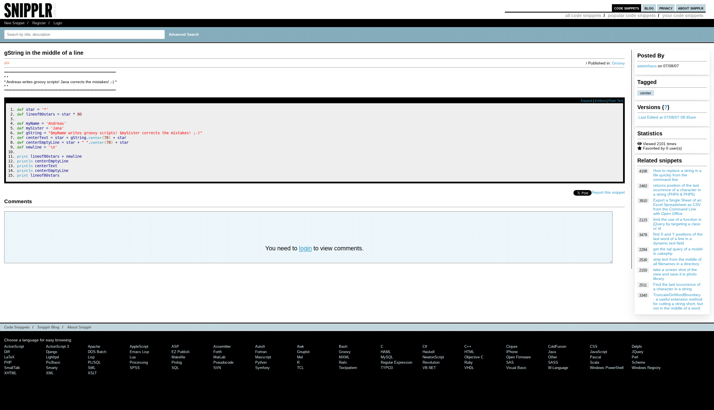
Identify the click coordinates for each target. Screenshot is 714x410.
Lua (133, 357)
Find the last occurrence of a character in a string (676, 286)
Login (58, 23)
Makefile (178, 357)
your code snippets (682, 15)
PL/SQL (94, 362)
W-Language (558, 368)
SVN (217, 368)
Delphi (637, 346)
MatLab (219, 357)
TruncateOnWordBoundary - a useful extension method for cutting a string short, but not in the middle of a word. (678, 301)
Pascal (595, 357)
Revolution (431, 362)
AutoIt (260, 346)
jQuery (637, 352)
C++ (467, 346)
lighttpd (52, 357)
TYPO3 (387, 368)
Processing (139, 362)
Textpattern (348, 368)
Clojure (511, 346)
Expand (586, 100)
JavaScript (598, 352)
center (645, 93)
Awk (300, 346)
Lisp (91, 357)
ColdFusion (557, 346)
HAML (386, 352)
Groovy (618, 63)
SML (91, 368)
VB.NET (429, 368)
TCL (300, 368)
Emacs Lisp (139, 352)
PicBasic (53, 362)
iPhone (512, 352)
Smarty (52, 368)
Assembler (222, 346)
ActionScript (14, 346)
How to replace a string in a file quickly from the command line (677, 175)
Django (51, 352)
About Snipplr (79, 327)
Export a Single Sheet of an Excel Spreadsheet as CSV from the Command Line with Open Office (677, 207)
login (305, 248)
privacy (665, 8)
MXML (344, 357)
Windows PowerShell (607, 368)
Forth (217, 352)
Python (261, 362)
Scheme (638, 362)
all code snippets (583, 15)
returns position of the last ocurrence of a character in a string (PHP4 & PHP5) (677, 189)
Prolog (177, 362)
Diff (7, 352)
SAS (510, 362)
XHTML (10, 373)
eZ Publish (180, 352)
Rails (343, 362)
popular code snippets (632, 15)
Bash (343, 346)
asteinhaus (647, 66)
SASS (553, 362)
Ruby (468, 362)
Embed (600, 100)
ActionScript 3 (57, 346)
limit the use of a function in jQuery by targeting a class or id (677, 224)
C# (425, 346)
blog (649, 8)
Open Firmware (518, 357)
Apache (94, 346)
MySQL (387, 357)
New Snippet (14, 23)
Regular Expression (396, 362)
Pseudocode (223, 362)
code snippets (626, 8)
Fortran (261, 352)
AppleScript (139, 346)
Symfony (262, 368)
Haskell (429, 352)
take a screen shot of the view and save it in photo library (675, 274)
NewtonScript (433, 357)
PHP (8, 362)
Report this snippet (608, 192)
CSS (593, 346)
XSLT (92, 373)
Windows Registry (646, 368)
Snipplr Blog (48, 327)
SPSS (135, 368)
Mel (300, 357)
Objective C (473, 357)
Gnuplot (303, 352)
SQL (175, 368)
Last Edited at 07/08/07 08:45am (667, 117)
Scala (594, 362)
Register (39, 23)
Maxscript (263, 357)
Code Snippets (17, 327)
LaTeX (9, 357)
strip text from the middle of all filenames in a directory (677, 261)
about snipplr (690, 8)
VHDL (469, 368)
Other (552, 357)
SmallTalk (12, 368)
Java (552, 352)
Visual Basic (516, 368)
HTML (469, 352)
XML (50, 373)
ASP (175, 346)
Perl (635, 357)
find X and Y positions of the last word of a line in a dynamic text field (678, 238)
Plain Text (615, 100)
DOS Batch (97, 352)
